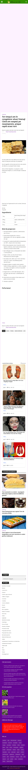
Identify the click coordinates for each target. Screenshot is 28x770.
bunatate (15, 742)
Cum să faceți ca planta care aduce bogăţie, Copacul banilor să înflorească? (13, 670)
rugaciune (12, 754)
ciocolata (9, 745)
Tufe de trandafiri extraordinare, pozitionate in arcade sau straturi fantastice (14, 679)
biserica (19, 740)
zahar (4, 761)
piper (18, 752)
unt (24, 331)
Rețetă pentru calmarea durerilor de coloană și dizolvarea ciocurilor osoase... (12, 706)
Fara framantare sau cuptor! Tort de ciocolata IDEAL (13, 512)
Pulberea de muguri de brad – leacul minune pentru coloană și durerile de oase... (13, 697)
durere (22, 745)
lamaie (14, 749)
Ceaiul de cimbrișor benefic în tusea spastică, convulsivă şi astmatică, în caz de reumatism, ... (12, 716)
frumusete (16, 747)
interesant (9, 749)
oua (9, 752)
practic (22, 752)
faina (4, 747)
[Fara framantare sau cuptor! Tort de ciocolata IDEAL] (14, 502)
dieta (19, 745)
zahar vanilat (9, 761)
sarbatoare (18, 754)
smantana (12, 756)
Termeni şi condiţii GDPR (14, 768)
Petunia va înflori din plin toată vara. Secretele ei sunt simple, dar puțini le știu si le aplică (14, 666)
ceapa (4, 745)
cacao (7, 331)
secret (4, 756)
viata (16, 759)
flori (7, 747)
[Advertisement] (14, 58)
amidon (4, 740)
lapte (18, 749)
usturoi (4, 759)
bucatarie (5, 742)
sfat (8, 756)
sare (23, 754)
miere (22, 749)
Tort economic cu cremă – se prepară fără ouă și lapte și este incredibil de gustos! (13, 493)
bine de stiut (13, 740)
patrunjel (13, 752)
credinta (14, 745)
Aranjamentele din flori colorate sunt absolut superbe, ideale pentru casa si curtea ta (13, 683)
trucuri (17, 756)
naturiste (5, 752)
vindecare (20, 759)
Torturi (4, 114)
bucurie (10, 742)
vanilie (11, 759)
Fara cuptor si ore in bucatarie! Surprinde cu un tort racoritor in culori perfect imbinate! (13, 534)
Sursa (3, 322)
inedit (4, 749)
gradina (21, 747)
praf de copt (5, 754)
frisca (11, 747)
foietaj (12, 331)
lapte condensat (18, 331)
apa (8, 740)
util (8, 759)
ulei (21, 756)
